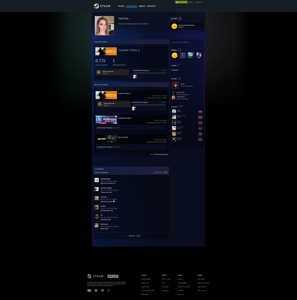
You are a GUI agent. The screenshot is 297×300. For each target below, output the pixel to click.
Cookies (180, 290)
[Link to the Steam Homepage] (102, 8)
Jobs (163, 283)
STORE (121, 6)
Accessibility (182, 283)
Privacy (180, 279)
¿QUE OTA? (180, 92)
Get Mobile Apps (204, 283)
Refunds (181, 294)
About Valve (166, 279)
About (142, 6)
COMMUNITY (131, 6)
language (198, 2)
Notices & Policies (184, 287)
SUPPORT (151, 6)
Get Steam (201, 279)
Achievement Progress (141, 70)
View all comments (101, 172)
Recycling (165, 290)
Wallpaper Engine (124, 118)
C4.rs (182, 84)
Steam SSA (145, 283)
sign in (191, 2)
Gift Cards (144, 294)
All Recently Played (161, 154)
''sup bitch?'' (180, 97)
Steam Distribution (147, 290)
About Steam (146, 279)
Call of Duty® (123, 137)
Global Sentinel (108, 71)
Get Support (202, 287)
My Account (202, 290)
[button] (187, 18)
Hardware (165, 287)
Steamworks (145, 287)
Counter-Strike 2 (129, 50)
